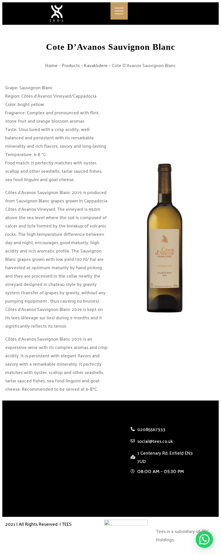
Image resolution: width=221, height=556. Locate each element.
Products (71, 65)
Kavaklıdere (96, 65)
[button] (163, 484)
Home (51, 65)
